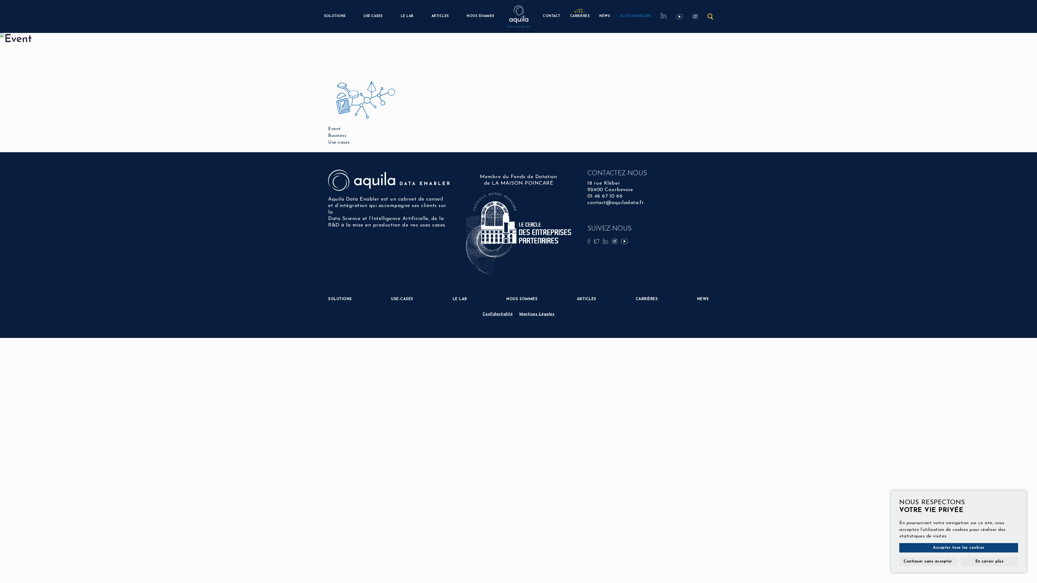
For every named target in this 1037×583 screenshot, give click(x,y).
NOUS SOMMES (480, 16)
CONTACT (551, 16)
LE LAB (407, 16)
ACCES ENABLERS (635, 16)
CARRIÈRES (580, 15)
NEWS (604, 16)
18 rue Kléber (603, 183)
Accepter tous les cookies (958, 548)
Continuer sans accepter (928, 562)
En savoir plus (989, 562)
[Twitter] (597, 241)
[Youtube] (624, 241)
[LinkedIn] (606, 241)
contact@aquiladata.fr (615, 202)
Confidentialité (498, 314)
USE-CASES (373, 16)
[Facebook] (589, 241)
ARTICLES (440, 16)
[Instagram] (615, 241)
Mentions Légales (536, 314)
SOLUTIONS (335, 16)
